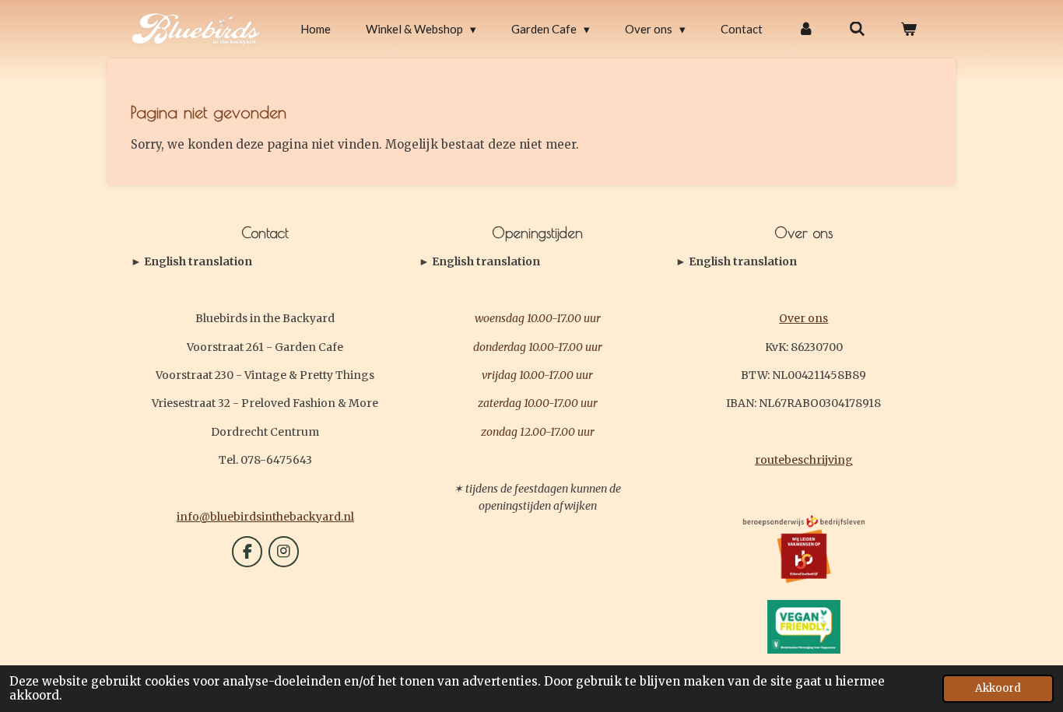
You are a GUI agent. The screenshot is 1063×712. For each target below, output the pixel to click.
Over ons (803, 318)
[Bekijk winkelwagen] (908, 29)
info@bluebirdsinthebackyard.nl (265, 517)
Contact (191, 262)
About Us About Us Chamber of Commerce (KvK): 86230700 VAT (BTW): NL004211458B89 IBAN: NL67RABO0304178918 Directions (799, 262)
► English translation (191, 261)
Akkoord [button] (998, 688)
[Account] (806, 29)
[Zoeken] (857, 29)
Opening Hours (479, 262)
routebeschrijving (804, 460)
